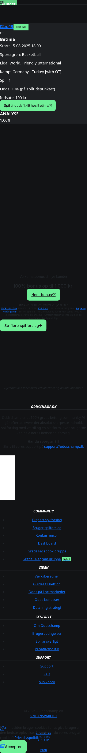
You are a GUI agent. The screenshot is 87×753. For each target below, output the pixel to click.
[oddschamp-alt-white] (36, 25)
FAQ (47, 674)
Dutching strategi (47, 607)
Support (46, 666)
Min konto (47, 682)
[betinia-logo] (43, 200)
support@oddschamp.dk (64, 446)
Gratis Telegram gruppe (42, 559)
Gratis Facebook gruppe (47, 551)
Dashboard (47, 543)
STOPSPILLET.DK (9, 308)
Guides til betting (47, 584)
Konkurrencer (47, 535)
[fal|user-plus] (43, 728)
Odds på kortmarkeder (47, 591)
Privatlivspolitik (47, 649)
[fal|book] (43, 745)
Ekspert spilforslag (47, 520)
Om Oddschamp (47, 625)
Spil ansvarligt (47, 641)
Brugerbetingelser (47, 633)
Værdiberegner (47, 576)
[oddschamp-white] (43, 365)
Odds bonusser (47, 599)
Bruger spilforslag (47, 527)
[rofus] (7, 500)
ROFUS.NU (43, 308)
